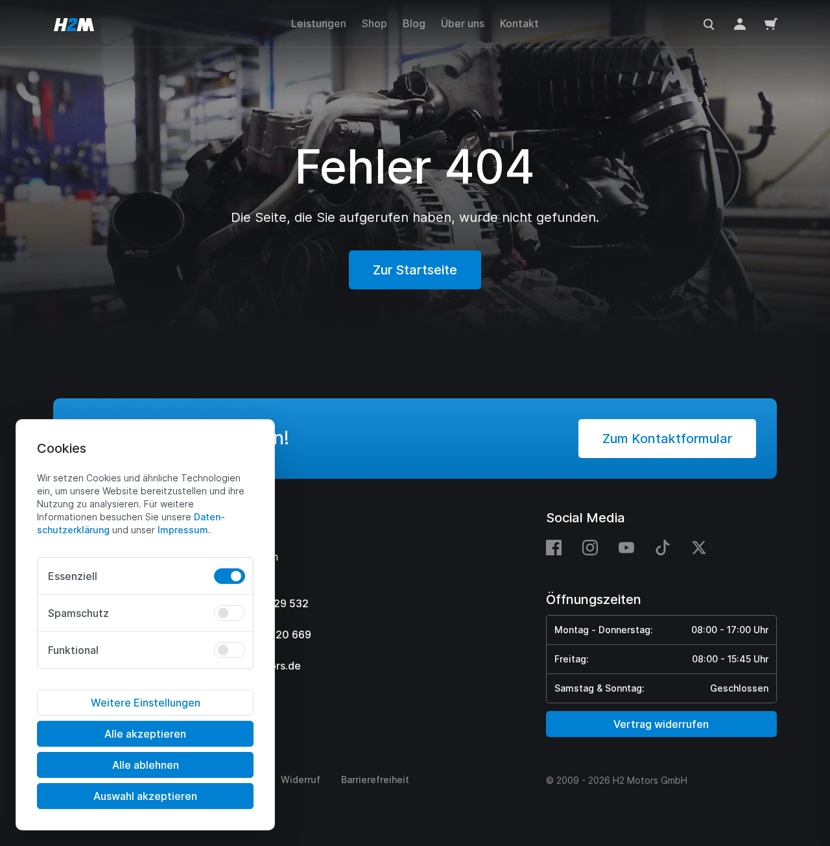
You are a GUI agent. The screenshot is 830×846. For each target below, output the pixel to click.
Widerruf (300, 779)
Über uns (462, 23)
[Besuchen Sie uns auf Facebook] (559, 547)
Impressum (183, 529)
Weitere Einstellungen (145, 702)
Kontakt (519, 23)
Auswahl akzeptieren (145, 796)
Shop (374, 23)
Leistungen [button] (318, 23)
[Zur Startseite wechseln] (74, 23)
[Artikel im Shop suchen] (709, 23)
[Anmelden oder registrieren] (740, 23)
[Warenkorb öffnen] (771, 23)
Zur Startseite (415, 270)
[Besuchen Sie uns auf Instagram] (590, 547)
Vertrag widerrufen (661, 724)
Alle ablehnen (145, 764)
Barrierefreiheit (375, 779)
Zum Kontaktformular (667, 438)
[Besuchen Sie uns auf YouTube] (626, 547)
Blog (414, 23)
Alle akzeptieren (145, 733)
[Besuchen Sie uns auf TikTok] (663, 547)
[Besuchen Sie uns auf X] (699, 547)
